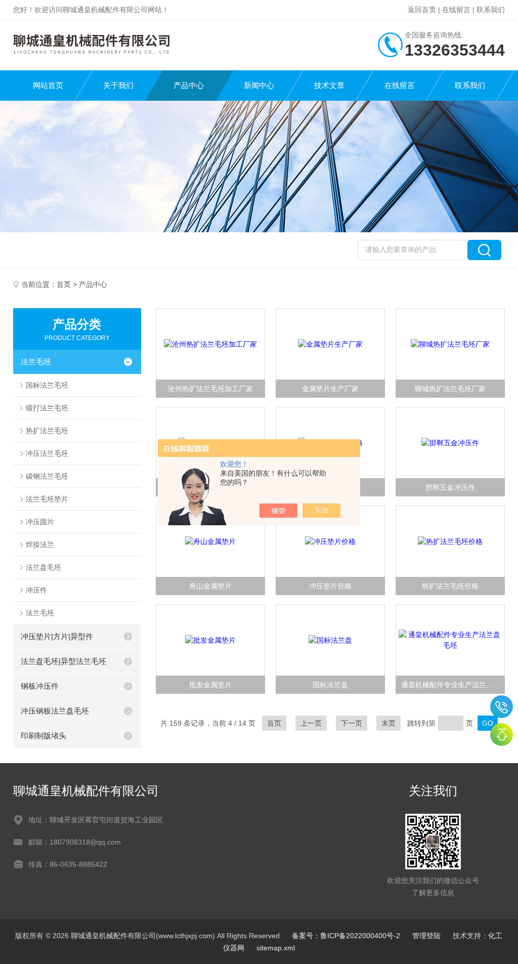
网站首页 (48, 85)
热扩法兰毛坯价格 (450, 586)
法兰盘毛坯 (43, 567)
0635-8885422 (501, 706)
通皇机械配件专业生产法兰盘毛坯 (453, 685)
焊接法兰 (40, 544)
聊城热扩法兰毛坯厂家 (450, 389)
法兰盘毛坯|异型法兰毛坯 (63, 661)
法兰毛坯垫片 (47, 499)
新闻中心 (259, 85)
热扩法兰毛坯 (47, 431)
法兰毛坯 (36, 361)
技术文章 (329, 85)
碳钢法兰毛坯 (47, 476)
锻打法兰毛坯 (47, 408)
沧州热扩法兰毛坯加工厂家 (210, 389)
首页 (64, 284)
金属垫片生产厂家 (330, 389)
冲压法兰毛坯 (47, 453)
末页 (388, 723)
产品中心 (189, 85)
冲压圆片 (40, 522)
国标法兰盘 (330, 685)
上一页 (311, 723)
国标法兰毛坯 (47, 385)
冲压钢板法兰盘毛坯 (55, 710)
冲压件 (36, 590)
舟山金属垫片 (210, 586)
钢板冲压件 (40, 686)
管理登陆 (426, 936)
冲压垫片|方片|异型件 (57, 636)
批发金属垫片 (210, 685)
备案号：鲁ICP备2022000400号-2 (346, 936)
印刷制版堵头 (43, 735)
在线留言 (456, 10)
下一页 (351, 723)
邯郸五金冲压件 (450, 487)
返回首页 (422, 10)
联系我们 (491, 10)
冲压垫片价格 (330, 586)
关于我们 (118, 85)
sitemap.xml (275, 948)
